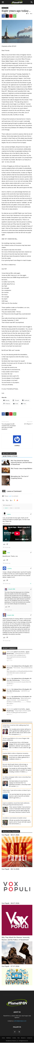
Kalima (9, 514)
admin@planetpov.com (20, 1021)
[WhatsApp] (14, 16)
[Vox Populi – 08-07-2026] (17, 935)
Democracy (4, 472)
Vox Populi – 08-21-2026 (10, 835)
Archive (14, 1038)
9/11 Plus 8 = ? (28, 424)
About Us (23, 1038)
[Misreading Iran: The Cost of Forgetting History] (6, 481)
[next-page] (5, 484)
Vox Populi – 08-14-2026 (10, 869)
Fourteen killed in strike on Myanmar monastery (15, 753)
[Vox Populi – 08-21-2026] (17, 866)
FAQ (18, 1038)
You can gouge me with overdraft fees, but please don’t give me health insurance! (9, 426)
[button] (2, 2)
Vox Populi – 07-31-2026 (10, 966)
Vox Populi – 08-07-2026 (10, 903)
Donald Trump (5, 464)
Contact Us (29, 1038)
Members (8, 1038)
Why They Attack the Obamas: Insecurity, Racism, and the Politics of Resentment (21, 462)
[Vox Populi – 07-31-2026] (17, 985)
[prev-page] (3, 484)
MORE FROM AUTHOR (10, 456)
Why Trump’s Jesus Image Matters (21, 468)
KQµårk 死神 (11, 589)
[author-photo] (17, 443)
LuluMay (5, 13)
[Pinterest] (11, 16)
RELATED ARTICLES (9, 454)
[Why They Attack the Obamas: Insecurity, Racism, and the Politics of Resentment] (6, 462)
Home (3, 6)
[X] (7, 16)
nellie (8, 552)
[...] (20, 734)
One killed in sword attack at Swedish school (14, 818)
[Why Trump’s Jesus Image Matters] (6, 470)
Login (9, 496)
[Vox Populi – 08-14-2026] (17, 901)
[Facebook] (3, 16)
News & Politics (9, 6)
